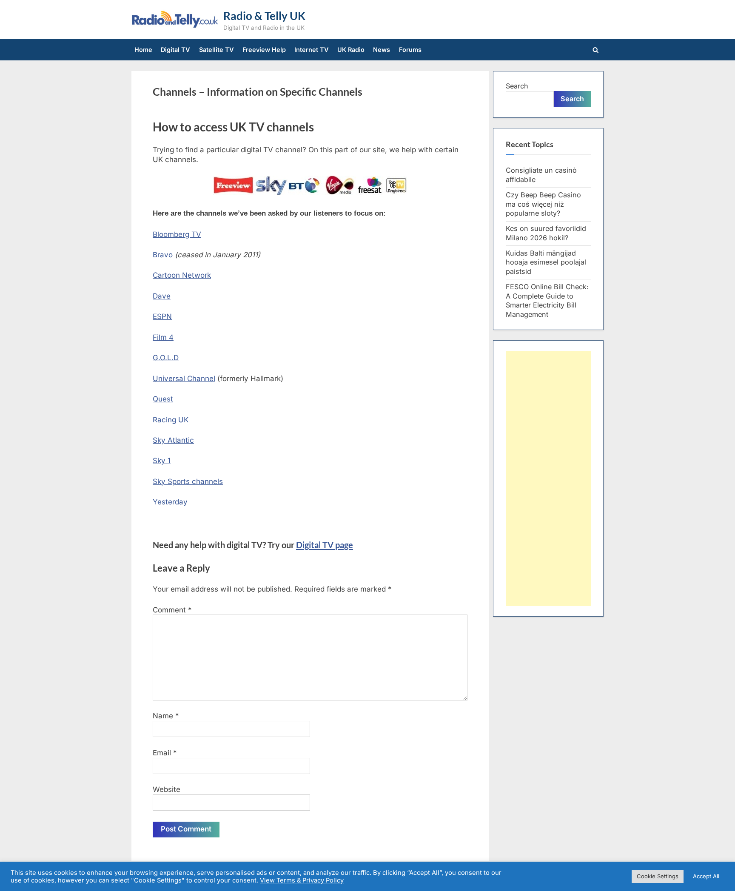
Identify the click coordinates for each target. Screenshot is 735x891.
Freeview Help (264, 49)
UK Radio (351, 49)
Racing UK (170, 420)
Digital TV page (324, 545)
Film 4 (163, 337)
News (381, 49)
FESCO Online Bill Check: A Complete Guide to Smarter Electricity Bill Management (547, 300)
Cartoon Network (182, 275)
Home (143, 49)
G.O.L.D (166, 357)
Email (165, 753)
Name (166, 716)
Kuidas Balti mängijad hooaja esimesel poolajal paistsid (546, 262)
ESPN (162, 316)
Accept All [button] (706, 876)
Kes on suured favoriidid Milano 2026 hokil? (546, 233)
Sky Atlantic (173, 440)
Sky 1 (162, 460)
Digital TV (175, 49)
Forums (410, 49)
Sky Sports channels (188, 481)
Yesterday (170, 502)
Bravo (163, 255)
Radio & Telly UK (264, 15)
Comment (172, 610)
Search (517, 86)
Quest (163, 399)
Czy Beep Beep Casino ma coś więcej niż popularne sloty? (543, 204)
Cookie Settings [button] (657, 876)
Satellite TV (216, 49)
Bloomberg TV (177, 234)
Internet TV (311, 49)
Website (166, 789)
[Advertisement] (548, 478)
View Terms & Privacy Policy (302, 880)
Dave (162, 296)
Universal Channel (184, 378)
